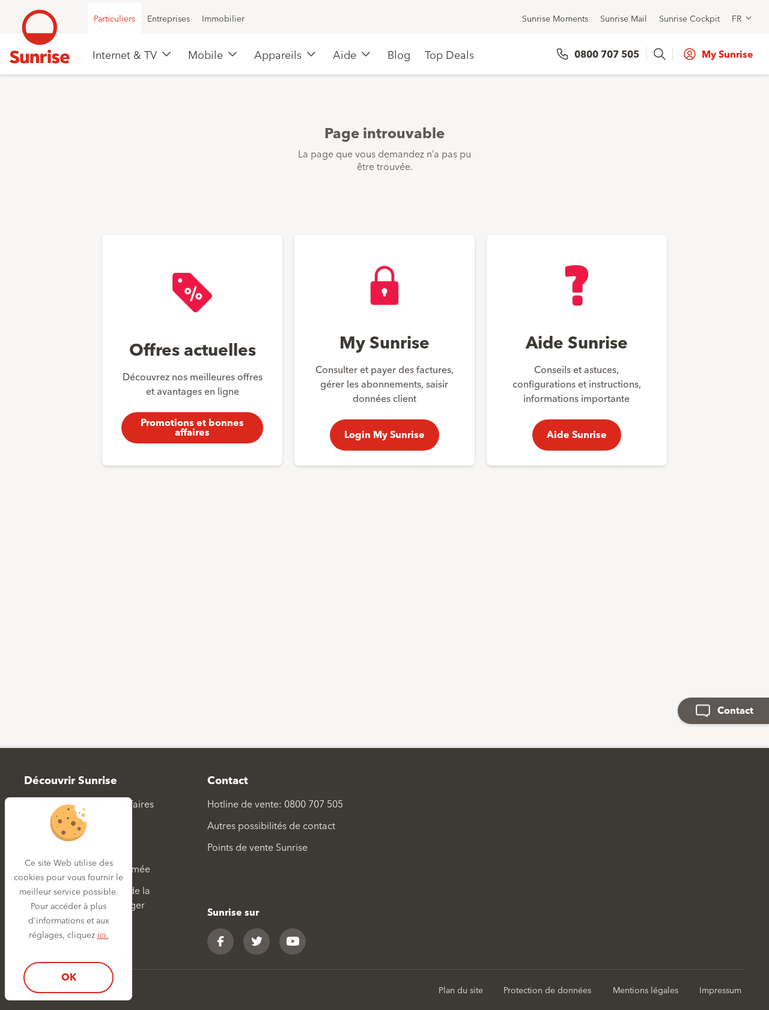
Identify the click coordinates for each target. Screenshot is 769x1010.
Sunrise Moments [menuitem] (555, 18)
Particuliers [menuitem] (114, 18)
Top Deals (449, 54)
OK (68, 977)
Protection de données (547, 990)
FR (736, 18)
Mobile (205, 54)
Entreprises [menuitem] (168, 18)
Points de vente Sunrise (257, 846)
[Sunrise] (40, 37)
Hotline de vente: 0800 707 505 (275, 803)
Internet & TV (125, 54)
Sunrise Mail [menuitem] (623, 18)
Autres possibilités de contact (271, 825)
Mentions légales (645, 990)
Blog (399, 54)
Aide (344, 54)
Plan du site (461, 990)
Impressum (720, 990)
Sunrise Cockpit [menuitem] (689, 18)
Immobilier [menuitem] (223, 18)
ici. (103, 934)
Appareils (278, 54)
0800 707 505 (606, 54)
